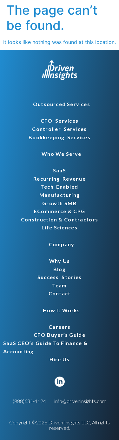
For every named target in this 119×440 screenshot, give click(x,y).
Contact (60, 293)
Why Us (59, 261)
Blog (59, 269)
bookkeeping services (59, 137)
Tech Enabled (59, 187)
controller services (59, 129)
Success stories (59, 277)
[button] (59, 104)
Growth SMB (59, 203)
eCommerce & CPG (59, 211)
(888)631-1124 (29, 401)
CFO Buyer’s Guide (59, 335)
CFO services (60, 121)
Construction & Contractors (59, 219)
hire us (60, 359)
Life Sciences (59, 227)
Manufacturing (59, 195)
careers (59, 327)
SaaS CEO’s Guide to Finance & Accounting (45, 347)
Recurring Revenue (59, 179)
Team (59, 285)
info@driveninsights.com (80, 401)
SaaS (59, 170)
